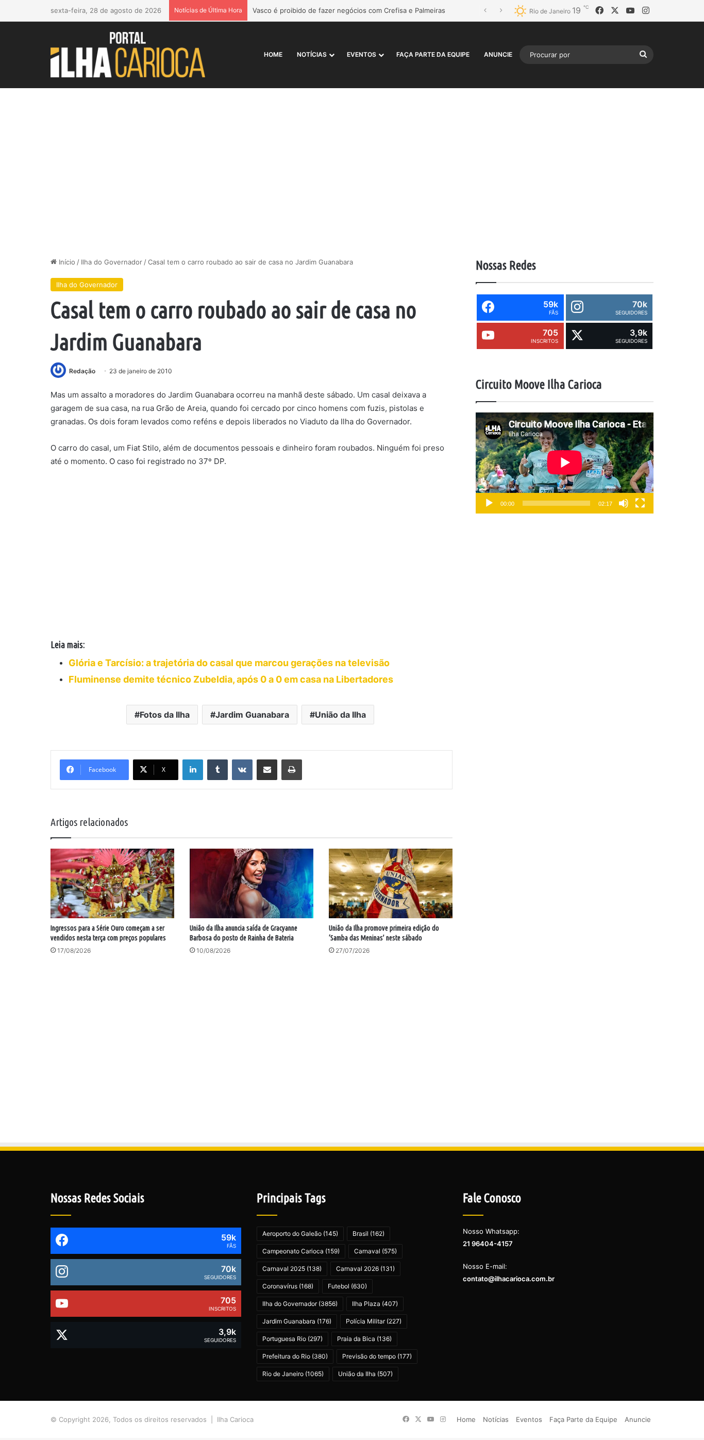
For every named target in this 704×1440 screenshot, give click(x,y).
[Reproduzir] (489, 503)
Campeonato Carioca (301, 1251)
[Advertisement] (352, 169)
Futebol (347, 1286)
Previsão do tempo (377, 1356)
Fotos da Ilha (165, 714)
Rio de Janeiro (293, 1374)
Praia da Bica (364, 1339)
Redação (82, 371)
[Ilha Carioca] (128, 54)
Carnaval (375, 1251)
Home (273, 54)
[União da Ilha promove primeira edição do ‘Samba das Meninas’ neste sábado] (390, 883)
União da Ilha (340, 714)
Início (66, 262)
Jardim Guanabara (252, 714)
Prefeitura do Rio (295, 1356)
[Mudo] (623, 503)
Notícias (312, 54)
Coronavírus (287, 1286)
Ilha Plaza (375, 1303)
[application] (564, 463)
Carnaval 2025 (292, 1268)
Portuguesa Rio (292, 1339)
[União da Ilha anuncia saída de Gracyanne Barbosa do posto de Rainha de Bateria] (251, 883)
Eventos (361, 54)
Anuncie (498, 54)
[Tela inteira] (640, 503)
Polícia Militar (373, 1321)
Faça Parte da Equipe (433, 54)
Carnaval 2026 (365, 1268)
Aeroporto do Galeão (300, 1233)
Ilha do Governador (111, 262)
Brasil (368, 1233)
